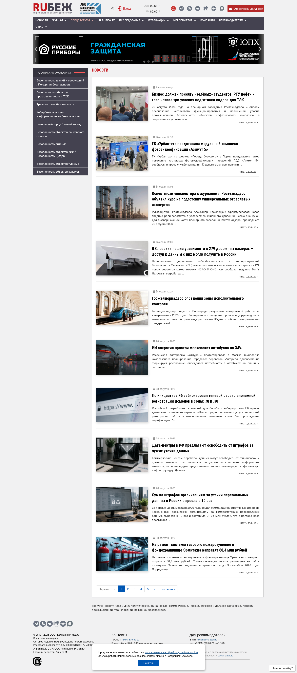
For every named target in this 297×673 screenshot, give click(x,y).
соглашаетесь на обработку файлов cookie (171, 652)
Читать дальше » (248, 122)
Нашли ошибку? (282, 668)
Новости (42, 20)
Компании (207, 20)
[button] (144, 61)
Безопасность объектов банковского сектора (60, 134)
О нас (40, 26)
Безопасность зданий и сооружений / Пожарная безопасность (60, 82)
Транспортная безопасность (55, 104)
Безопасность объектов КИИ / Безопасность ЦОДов (56, 154)
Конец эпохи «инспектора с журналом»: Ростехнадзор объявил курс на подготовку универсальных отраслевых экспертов (201, 199)
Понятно (148, 663)
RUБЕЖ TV (108, 20)
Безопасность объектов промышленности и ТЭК (53, 94)
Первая (104, 589)
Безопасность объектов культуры (58, 171)
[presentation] (36, 49)
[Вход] (124, 8)
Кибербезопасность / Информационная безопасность (58, 114)
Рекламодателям (231, 20)
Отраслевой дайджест (248, 8)
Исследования (130, 20)
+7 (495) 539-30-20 (129, 639)
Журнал (57, 20)
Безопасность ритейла (51, 144)
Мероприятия (183, 20)
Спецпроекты (81, 20)
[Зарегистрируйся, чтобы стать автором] (111, 8)
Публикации (157, 20)
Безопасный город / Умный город (59, 124)
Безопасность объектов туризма (58, 163)
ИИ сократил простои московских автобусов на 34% (197, 347)
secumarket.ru (225, 655)
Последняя (167, 589)
